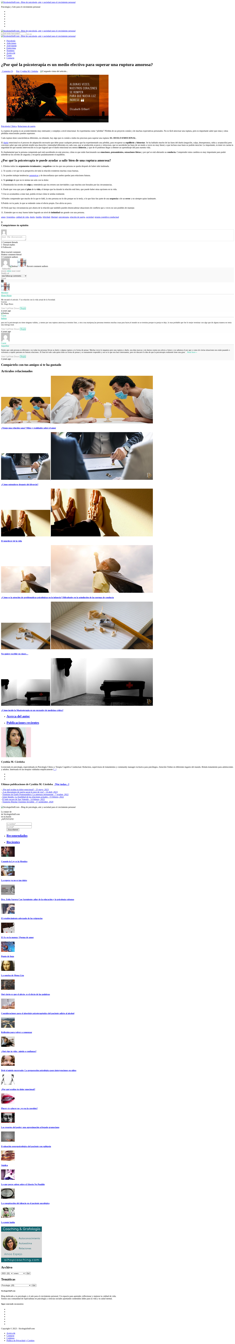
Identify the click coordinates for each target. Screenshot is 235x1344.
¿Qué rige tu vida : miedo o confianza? (18, 1051)
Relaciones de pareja (26, 126)
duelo (6, 142)
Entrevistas (11, 48)
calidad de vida (22, 217)
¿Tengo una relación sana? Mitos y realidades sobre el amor (28, 428)
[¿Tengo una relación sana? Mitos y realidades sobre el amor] (77, 422)
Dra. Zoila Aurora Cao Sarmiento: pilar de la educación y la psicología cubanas (37, 899)
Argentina (10, 217)
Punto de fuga (7, 956)
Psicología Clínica (9, 126)
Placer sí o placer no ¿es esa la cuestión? (19, 1108)
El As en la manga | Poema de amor (17, 937)
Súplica (4, 1165)
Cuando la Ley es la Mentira (14, 861)
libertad (54, 217)
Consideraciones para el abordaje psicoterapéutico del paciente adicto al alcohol (37, 1013)
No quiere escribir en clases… (14, 654)
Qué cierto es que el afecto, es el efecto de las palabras (25, 994)
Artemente (12, 46)
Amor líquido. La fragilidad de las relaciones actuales (33, 797)
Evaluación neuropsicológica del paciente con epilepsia (26, 1146)
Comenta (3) (7, 71)
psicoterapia (64, 217)
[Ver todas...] (61, 784)
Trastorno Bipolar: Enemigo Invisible (27, 802)
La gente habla (8, 1222)
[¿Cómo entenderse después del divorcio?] (77, 479)
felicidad (46, 217)
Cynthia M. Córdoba (29, 71)
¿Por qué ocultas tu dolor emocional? (25, 789)
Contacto (10, 58)
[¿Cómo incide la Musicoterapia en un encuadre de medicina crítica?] (77, 705)
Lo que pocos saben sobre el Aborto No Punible (23, 1184)
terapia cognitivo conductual (107, 217)
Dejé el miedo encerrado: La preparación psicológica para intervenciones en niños (38, 1070)
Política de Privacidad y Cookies (20, 1340)
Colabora (10, 1338)
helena (4, 318)
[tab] (120, 716)
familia (39, 217)
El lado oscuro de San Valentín (23, 799)
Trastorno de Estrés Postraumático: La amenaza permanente (35, 794)
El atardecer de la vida (11, 541)
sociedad (90, 217)
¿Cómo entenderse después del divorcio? (19, 484)
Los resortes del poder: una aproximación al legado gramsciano (30, 1127)
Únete (9, 55)
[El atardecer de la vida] (77, 535)
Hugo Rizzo (6, 295)
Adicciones (11, 43)
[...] (54, 769)
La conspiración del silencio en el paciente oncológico (25, 1203)
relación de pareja (77, 217)
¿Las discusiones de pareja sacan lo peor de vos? (30, 792)
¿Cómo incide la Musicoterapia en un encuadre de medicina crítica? (32, 710)
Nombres (10, 50)
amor (3, 217)
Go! (28, 1273)
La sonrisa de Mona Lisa (12, 975)
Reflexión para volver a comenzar (16, 1032)
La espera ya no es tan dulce (14, 880)
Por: (18, 71)
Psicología (11, 41)
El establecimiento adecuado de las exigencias (22, 918)
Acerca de (11, 53)
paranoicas (33, 175)
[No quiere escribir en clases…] (77, 648)
